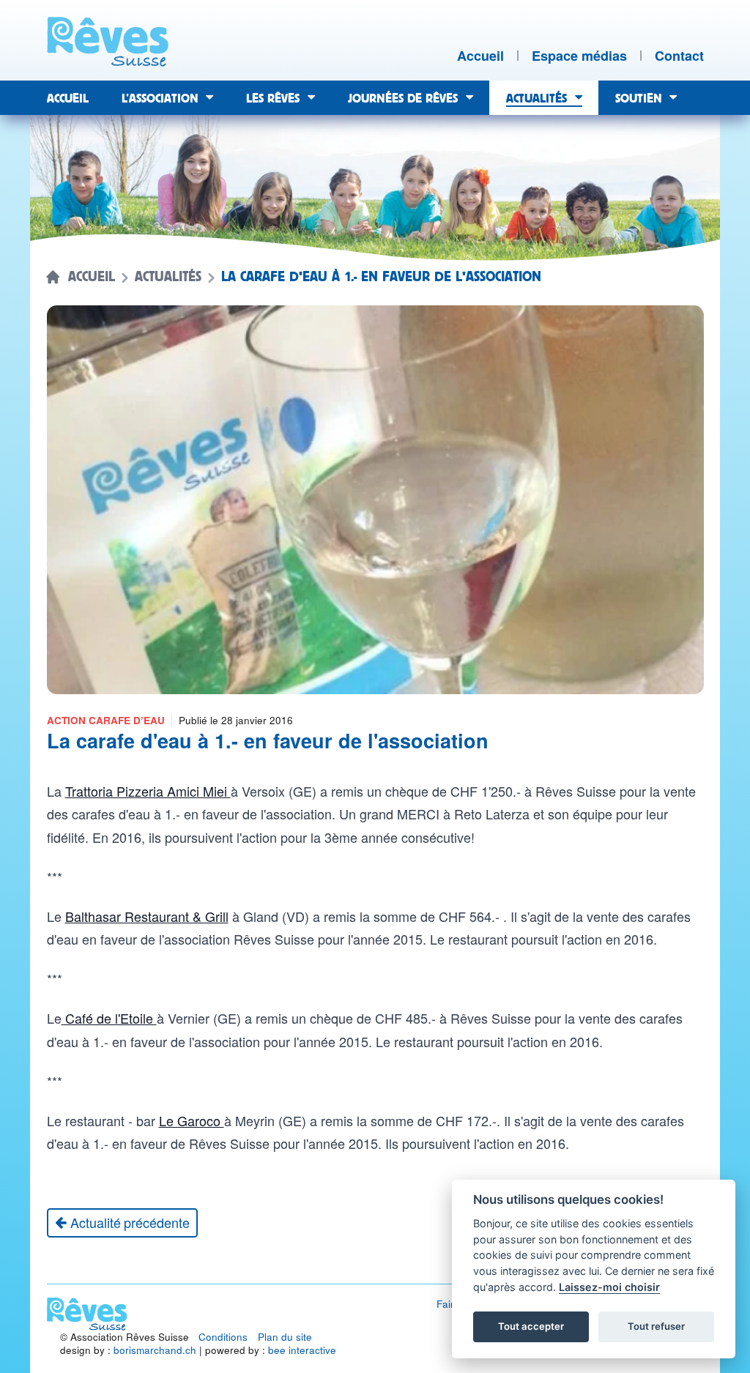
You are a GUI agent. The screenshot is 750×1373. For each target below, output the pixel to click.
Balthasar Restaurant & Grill (147, 916)
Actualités (168, 276)
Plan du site (285, 1337)
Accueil (91, 276)
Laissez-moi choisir (609, 1287)
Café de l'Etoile (109, 1017)
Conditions (223, 1337)
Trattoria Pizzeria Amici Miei (148, 790)
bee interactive (302, 1350)
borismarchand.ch (155, 1350)
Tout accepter (531, 1326)
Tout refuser (656, 1326)
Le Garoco (191, 1120)
